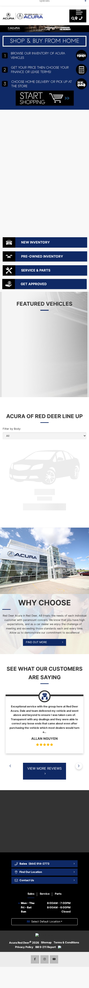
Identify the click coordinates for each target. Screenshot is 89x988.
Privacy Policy (24, 947)
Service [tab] (45, 893)
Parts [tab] (58, 893)
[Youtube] (54, 959)
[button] (79, 12)
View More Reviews (44, 768)
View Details (35, 506)
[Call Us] (80, 18)
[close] (83, 3)
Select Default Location (45, 921)
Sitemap (46, 942)
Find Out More (36, 642)
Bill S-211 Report (45, 947)
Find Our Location (30, 872)
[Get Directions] (75, 18)
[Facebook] (35, 959)
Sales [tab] (31, 893)
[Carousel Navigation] (44, 759)
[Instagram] (44, 959)
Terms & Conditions (66, 942)
